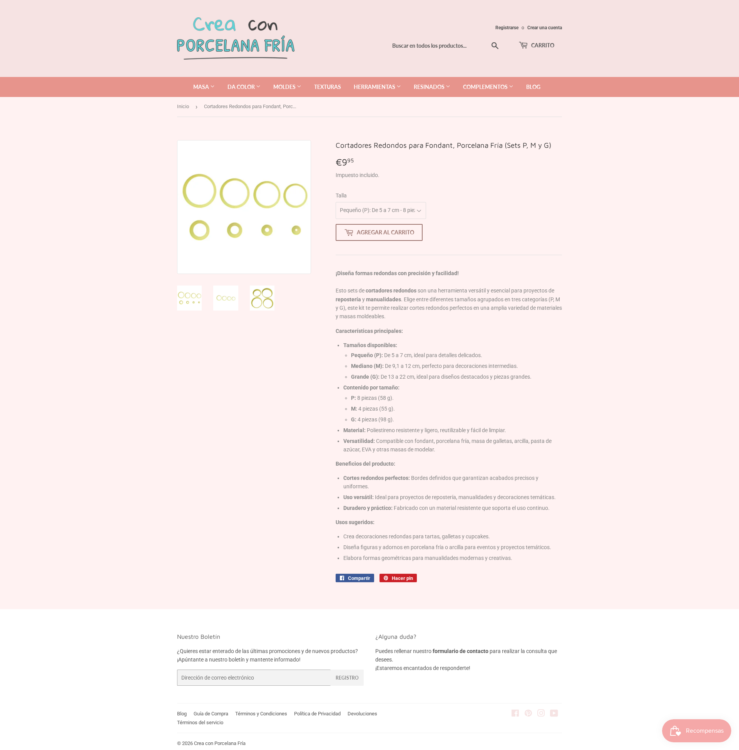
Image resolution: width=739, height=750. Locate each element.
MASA (201, 87)
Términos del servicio (200, 722)
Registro (347, 678)
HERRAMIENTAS (375, 87)
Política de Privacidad (317, 714)
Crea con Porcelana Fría (220, 743)
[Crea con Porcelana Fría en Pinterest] (528, 714)
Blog (182, 714)
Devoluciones (362, 714)
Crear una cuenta (544, 27)
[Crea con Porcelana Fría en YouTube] (554, 714)
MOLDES (285, 87)
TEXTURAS (327, 87)
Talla (341, 195)
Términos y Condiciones (261, 714)
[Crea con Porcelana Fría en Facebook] (515, 714)
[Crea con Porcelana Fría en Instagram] (541, 714)
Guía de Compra (211, 714)
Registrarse (506, 27)
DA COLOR (241, 87)
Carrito (542, 45)
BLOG (533, 87)
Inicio (183, 106)
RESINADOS (430, 87)
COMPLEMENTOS (486, 87)
